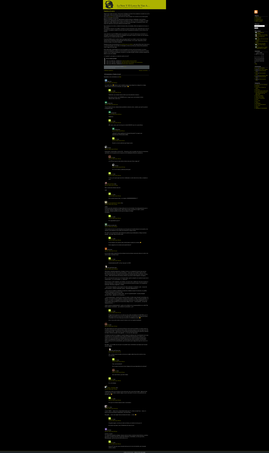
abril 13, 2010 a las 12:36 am (111, 269)
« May (255, 63)
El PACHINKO (259, 33)
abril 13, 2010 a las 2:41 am (115, 92)
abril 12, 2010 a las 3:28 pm (111, 226)
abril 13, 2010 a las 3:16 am (118, 372)
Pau (256, 75)
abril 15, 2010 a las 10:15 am (111, 408)
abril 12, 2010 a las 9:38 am (111, 82)
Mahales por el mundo (260, 43)
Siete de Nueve (110, 183)
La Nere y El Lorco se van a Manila (261, 42)
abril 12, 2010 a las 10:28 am (115, 114)
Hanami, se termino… (144, 70)
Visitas (256, 107)
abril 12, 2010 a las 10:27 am (111, 104)
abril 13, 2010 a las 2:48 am (118, 361)
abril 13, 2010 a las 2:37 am (115, 351)
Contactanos (258, 18)
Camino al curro (109, 11)
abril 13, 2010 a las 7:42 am (111, 389)
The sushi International (260, 104)
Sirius (108, 407)
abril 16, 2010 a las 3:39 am (115, 420)
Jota (112, 157)
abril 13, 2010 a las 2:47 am (115, 312)
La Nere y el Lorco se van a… (133, 5)
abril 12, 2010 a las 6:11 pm (111, 250)
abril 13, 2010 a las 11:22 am (118, 167)
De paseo (257, 89)
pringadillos (258, 103)
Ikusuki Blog (265, 35)
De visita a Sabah (264, 69)
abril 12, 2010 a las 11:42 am (111, 149)
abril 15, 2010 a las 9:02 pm (111, 431)
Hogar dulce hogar (259, 96)
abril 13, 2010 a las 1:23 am (111, 326)
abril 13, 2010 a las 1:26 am (115, 158)
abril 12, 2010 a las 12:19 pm (111, 185)
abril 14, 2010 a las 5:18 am (115, 400)
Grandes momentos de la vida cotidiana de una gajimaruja (261, 93)
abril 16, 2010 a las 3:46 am (115, 443)
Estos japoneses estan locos (261, 90)
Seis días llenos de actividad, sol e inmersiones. (132, 62)
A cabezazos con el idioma (261, 84)
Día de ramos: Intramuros (128, 63)
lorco (112, 91)
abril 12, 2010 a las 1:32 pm (111, 204)
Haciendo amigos (259, 95)
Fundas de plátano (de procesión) (129, 60)
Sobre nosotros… (259, 21)
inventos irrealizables (260, 98)
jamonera (111, 16)
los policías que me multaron (126, 44)
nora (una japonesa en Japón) (114, 203)
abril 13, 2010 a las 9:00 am (118, 130)
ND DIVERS (262, 68)
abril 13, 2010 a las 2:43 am (115, 175)
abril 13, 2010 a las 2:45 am (115, 240)
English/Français (259, 19)
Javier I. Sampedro (111, 387)
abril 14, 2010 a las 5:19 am (118, 140)
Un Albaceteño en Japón (260, 48)
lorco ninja (257, 100)
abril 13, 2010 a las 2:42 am (115, 122)
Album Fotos (258, 17)
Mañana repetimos (109, 70)
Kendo (256, 99)
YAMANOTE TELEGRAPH (261, 108)
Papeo (256, 101)
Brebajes (257, 86)
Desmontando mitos (263, 75)
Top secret (125, 66)
